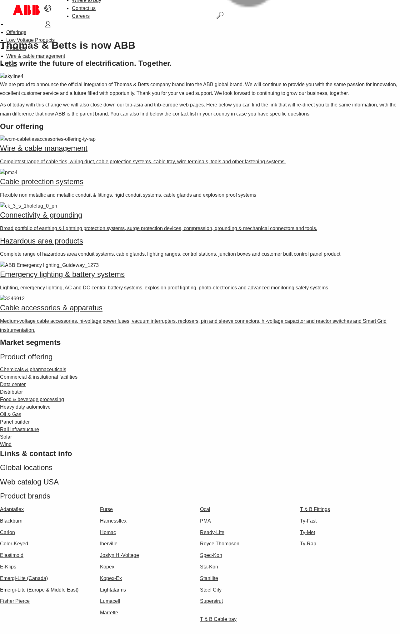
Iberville (109, 543)
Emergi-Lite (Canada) (24, 578)
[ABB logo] (26, 10)
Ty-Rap (308, 543)
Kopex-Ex (111, 578)
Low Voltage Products (30, 40)
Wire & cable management (35, 56)
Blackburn (11, 520)
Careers (81, 16)
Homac (108, 532)
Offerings (16, 32)
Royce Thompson (219, 543)
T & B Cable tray (218, 619)
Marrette (109, 612)
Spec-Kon (211, 555)
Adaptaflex (12, 509)
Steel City (211, 589)
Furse (106, 509)
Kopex (107, 566)
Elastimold (11, 555)
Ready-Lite (212, 532)
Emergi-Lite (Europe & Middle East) (39, 589)
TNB (11, 64)
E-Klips (8, 566)
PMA (205, 520)
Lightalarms (113, 589)
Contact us (84, 8)
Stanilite (209, 578)
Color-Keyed (14, 543)
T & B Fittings (315, 509)
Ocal (205, 509)
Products (16, 48)
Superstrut (211, 601)
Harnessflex (113, 520)
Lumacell (110, 601)
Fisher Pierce (15, 601)
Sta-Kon (209, 566)
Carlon (7, 532)
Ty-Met (307, 532)
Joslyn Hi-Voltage (119, 555)
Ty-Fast (308, 520)
